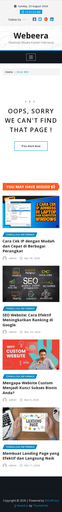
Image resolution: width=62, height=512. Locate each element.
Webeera (31, 35)
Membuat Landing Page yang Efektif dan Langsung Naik (31, 456)
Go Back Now (32, 146)
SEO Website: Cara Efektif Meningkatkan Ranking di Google (28, 319)
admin (13, 258)
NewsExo (22, 505)
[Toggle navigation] (31, 57)
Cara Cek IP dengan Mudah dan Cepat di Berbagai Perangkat (29, 245)
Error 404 (22, 72)
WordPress (52, 500)
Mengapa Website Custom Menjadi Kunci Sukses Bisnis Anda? (30, 387)
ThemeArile (40, 505)
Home (9, 72)
